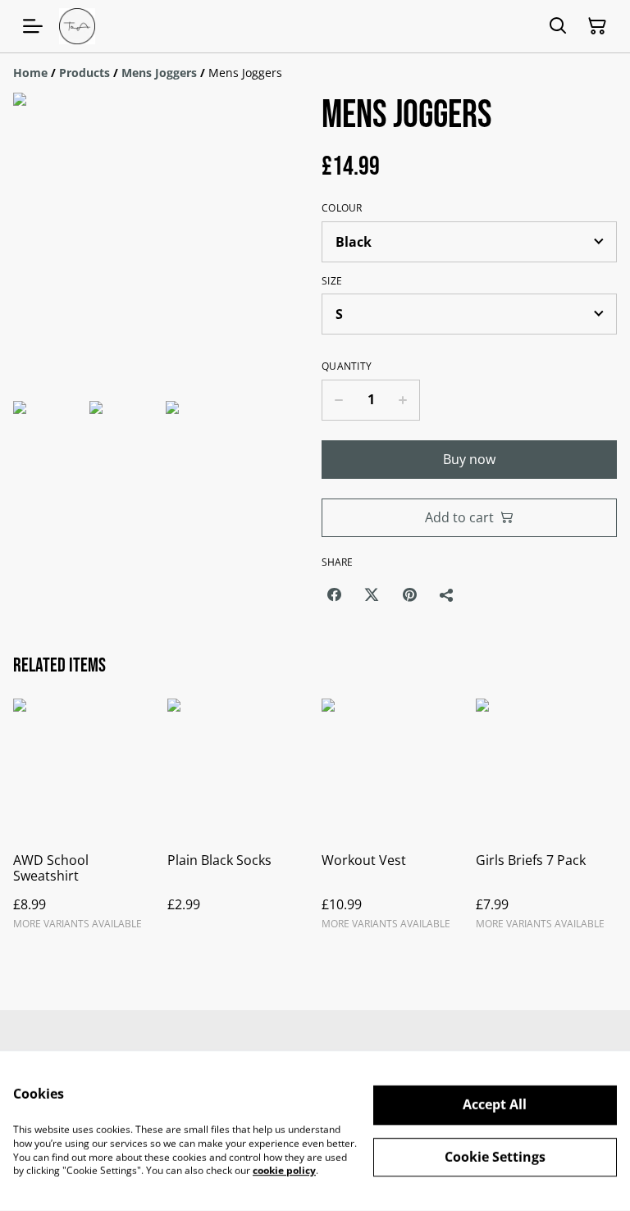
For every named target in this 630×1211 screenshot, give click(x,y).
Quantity (347, 366)
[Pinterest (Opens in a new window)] (409, 594)
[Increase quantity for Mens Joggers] (403, 400)
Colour (342, 208)
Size (332, 281)
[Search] (558, 26)
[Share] (447, 594)
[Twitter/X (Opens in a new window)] (371, 594)
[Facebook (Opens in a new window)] (334, 594)
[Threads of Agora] (77, 26)
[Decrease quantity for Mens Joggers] (338, 400)
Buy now (469, 459)
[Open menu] (32, 26)
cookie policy (284, 1170)
